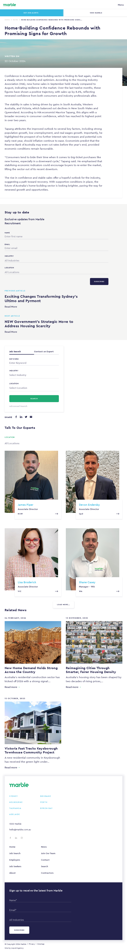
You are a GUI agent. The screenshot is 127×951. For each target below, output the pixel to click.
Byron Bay (46, 808)
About (12, 872)
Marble (23, 944)
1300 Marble (15, 823)
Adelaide (14, 814)
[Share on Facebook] (16, 416)
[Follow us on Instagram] (21, 837)
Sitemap (40, 944)
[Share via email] (30, 416)
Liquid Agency (17, 948)
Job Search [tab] (15, 351)
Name (7, 233)
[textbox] (34, 375)
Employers (14, 859)
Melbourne (16, 802)
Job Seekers (15, 866)
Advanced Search (18, 406)
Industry (13, 370)
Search (44, 866)
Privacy (32, 944)
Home (7, 20)
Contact (45, 859)
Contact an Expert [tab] (44, 351)
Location (14, 383)
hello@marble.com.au (20, 829)
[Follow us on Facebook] (10, 837)
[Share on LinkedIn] (21, 416)
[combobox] (57, 259)
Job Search (14, 853)
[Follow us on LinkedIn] (16, 837)
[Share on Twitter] (26, 416)
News (15, 20)
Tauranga (15, 808)
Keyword (14, 359)
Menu (121, 4)
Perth (44, 802)
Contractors (47, 872)
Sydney (13, 796)
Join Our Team (48, 853)
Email (7, 244)
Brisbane (45, 796)
